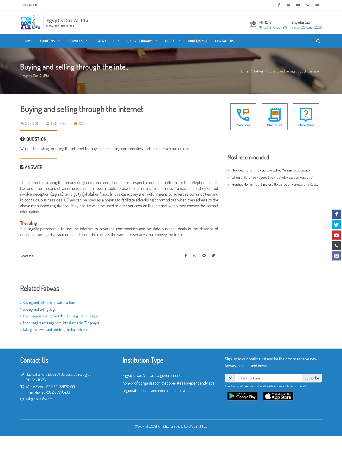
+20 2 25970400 (58, 392)
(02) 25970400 (63, 386)
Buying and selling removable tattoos (49, 302)
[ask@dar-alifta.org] (317, 5)
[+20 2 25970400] (307, 5)
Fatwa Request (274, 125)
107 (47, 386)
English (32, 5)
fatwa (258, 70)
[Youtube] (298, 5)
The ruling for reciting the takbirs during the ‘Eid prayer (61, 322)
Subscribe (312, 378)
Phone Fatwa (243, 125)
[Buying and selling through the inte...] (185, 255)
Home (244, 70)
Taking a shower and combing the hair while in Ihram (60, 329)
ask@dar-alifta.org (39, 399)
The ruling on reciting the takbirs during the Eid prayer (60, 316)
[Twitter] (288, 5)
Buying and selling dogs (39, 309)
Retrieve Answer (306, 125)
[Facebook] (279, 5)
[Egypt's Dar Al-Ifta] (54, 22)
